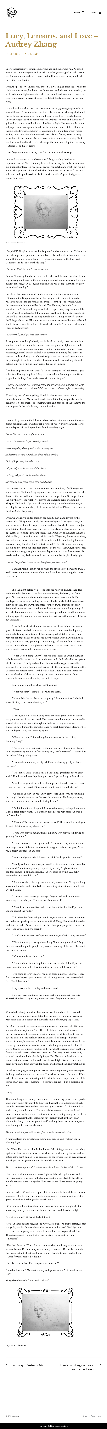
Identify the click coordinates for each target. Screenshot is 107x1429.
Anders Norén (96, 1416)
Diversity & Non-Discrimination (54, 1425)
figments (15, 1416)
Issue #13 (34, 54)
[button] (79, 12)
